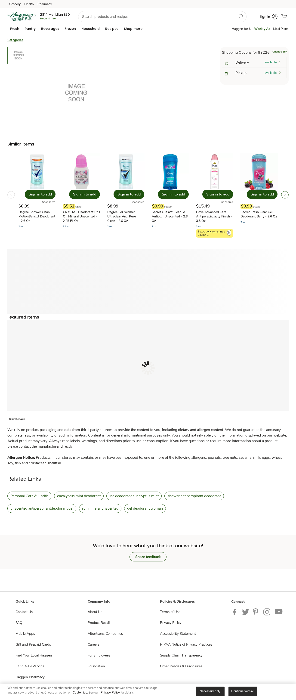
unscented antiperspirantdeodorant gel (41, 508)
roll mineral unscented (100, 508)
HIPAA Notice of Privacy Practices (186, 644)
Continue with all (242, 691)
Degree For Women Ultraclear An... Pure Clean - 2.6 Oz (121, 216)
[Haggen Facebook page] (235, 611)
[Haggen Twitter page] (245, 611)
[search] (241, 16)
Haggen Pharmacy (30, 677)
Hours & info (48, 18)
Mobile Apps (25, 633)
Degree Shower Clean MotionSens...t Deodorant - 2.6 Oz (36, 216)
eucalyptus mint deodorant (79, 496)
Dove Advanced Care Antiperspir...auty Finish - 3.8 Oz (214, 216)
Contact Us (24, 612)
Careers (93, 644)
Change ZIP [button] (279, 51)
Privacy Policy (170, 622)
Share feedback (148, 556)
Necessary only (210, 691)
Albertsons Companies (105, 633)
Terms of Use (170, 612)
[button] (55, 14)
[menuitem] (14, 29)
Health (29, 4)
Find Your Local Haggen (33, 655)
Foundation (96, 666)
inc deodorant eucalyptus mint (134, 496)
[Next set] (285, 194)
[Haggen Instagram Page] (267, 611)
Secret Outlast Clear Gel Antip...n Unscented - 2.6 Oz (170, 216)
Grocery (15, 4)
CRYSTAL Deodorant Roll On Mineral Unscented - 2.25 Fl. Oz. (81, 216)
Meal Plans (281, 29)
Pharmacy (44, 4)
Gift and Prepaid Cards (33, 644)
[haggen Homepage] (21, 16)
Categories (15, 40)
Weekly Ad (262, 29)
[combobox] (162, 16)
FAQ (18, 622)
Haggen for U (241, 29)
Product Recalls (99, 622)
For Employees (99, 655)
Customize (80, 693)
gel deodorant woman (145, 508)
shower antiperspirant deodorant (194, 496)
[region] (148, 692)
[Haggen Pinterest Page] (256, 611)
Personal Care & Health (29, 496)
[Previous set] (11, 194)
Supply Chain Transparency (181, 655)
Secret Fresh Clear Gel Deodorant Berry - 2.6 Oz (258, 214)
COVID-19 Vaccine (29, 666)
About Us (95, 612)
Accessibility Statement (178, 633)
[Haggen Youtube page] (279, 611)
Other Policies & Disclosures (181, 666)
